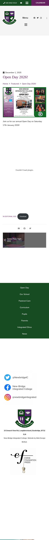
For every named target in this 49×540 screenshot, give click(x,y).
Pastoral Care (24, 301)
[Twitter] (37, 18)
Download (23, 216)
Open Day (24, 288)
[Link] (9, 17)
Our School (24, 294)
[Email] (21, 3)
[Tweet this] (30, 228)
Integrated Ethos (24, 327)
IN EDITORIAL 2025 (9, 216)
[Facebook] (34, 18)
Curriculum (24, 307)
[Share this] (24, 228)
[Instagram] (41, 18)
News (24, 334)
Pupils (24, 314)
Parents (24, 321)
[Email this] (19, 228)
